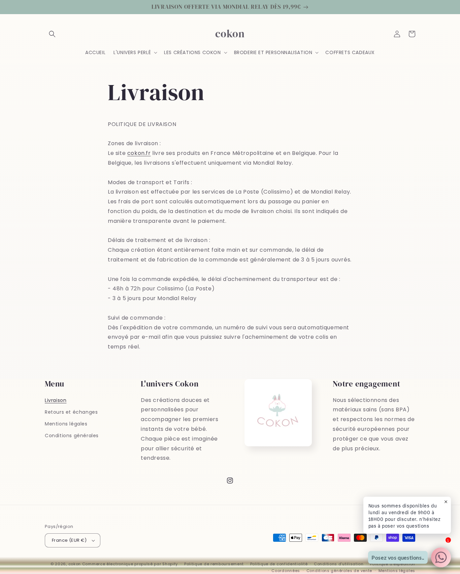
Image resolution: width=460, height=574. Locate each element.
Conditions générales (72, 435)
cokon (74, 564)
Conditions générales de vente (339, 570)
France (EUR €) (69, 540)
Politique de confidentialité (279, 564)
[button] (52, 34)
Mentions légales (66, 423)
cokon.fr (139, 153)
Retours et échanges (71, 412)
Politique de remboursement (214, 564)
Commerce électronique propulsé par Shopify (130, 564)
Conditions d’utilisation (339, 564)
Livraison (55, 400)
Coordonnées (285, 570)
